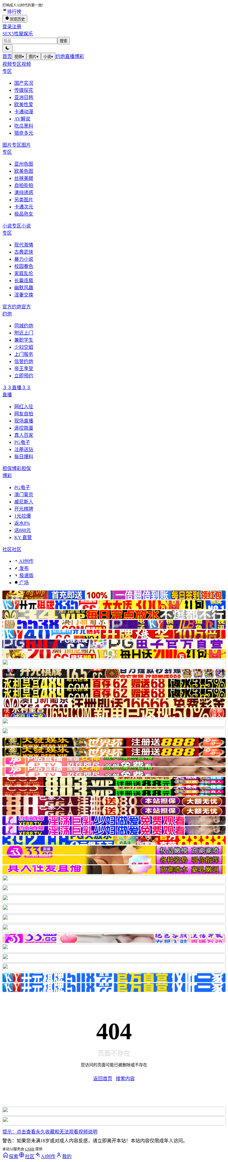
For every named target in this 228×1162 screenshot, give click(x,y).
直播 (70, 56)
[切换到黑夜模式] (7, 48)
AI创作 (26, 561)
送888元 (22, 530)
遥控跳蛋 (23, 428)
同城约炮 (23, 325)
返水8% (22, 523)
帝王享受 (23, 368)
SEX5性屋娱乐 (17, 33)
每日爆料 (23, 456)
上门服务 (23, 354)
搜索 (63, 41)
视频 (19, 56)
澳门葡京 (23, 494)
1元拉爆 (22, 516)
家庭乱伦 (23, 273)
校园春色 (23, 266)
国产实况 (23, 83)
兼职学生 (23, 340)
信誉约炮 (23, 361)
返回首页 (102, 1078)
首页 (7, 56)
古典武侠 (23, 252)
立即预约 (23, 375)
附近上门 (23, 332)
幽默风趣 (23, 287)
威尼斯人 (23, 501)
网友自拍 (23, 413)
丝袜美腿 (23, 178)
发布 (23, 568)
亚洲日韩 (23, 97)
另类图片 (23, 199)
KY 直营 (23, 537)
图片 (34, 56)
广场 (23, 582)
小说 (48, 56)
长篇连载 (23, 280)
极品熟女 (23, 213)
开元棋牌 (23, 508)
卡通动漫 (23, 111)
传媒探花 (23, 90)
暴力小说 (23, 259)
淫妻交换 (23, 294)
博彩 (79, 56)
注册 (16, 26)
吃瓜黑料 (23, 125)
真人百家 (23, 435)
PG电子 (22, 442)
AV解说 (22, 118)
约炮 (60, 56)
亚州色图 (23, 164)
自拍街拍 (23, 185)
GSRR (29, 1149)
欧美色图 (23, 171)
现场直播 (23, 420)
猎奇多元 (23, 133)
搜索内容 (125, 1078)
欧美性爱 (23, 104)
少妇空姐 (23, 347)
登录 (7, 26)
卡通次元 (23, 206)
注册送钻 (23, 449)
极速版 (26, 575)
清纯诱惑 (23, 192)
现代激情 (23, 244)
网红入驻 (23, 406)
